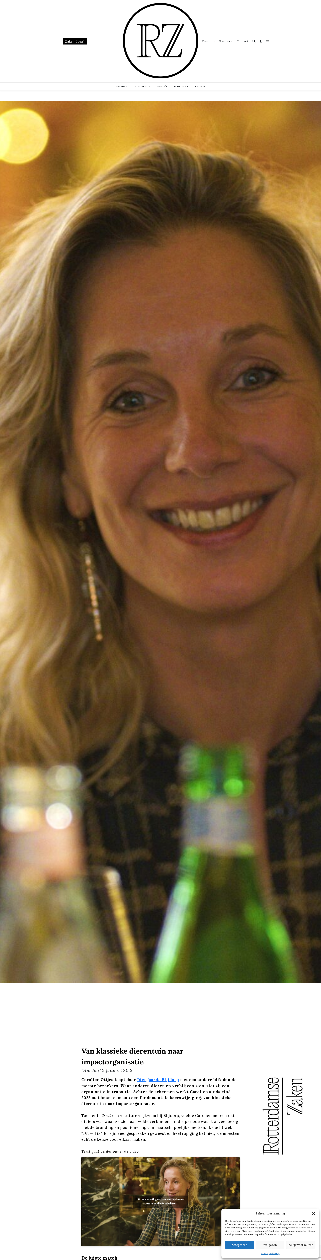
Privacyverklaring (270, 1253)
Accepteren (239, 1245)
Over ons (208, 41)
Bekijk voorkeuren (300, 1245)
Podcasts (181, 86)
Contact (242, 41)
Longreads (142, 86)
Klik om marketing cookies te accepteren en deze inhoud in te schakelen (160, 1201)
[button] (313, 1213)
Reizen (200, 86)
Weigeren (270, 1245)
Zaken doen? (75, 41)
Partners (225, 41)
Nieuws (121, 86)
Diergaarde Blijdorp (158, 1079)
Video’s (162, 86)
